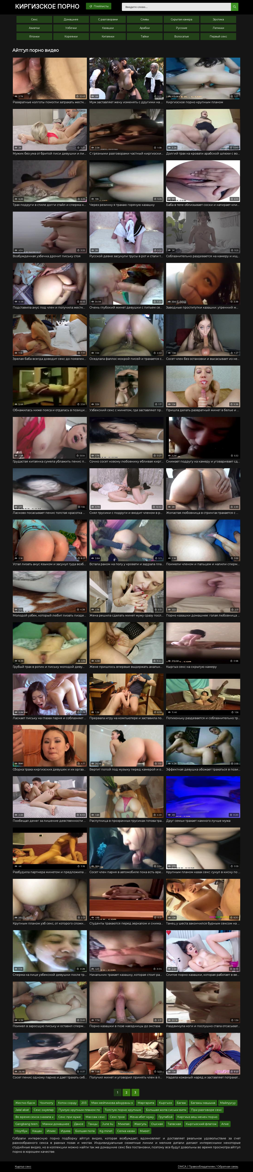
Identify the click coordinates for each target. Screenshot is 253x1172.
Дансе (78, 1124)
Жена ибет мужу (142, 1117)
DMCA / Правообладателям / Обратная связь (208, 1166)
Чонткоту (46, 1103)
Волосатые (181, 36)
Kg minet (105, 1131)
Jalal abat (22, 1110)
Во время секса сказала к (34, 1117)
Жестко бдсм (25, 1103)
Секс (34, 19)
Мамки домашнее (55, 1124)
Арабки (145, 28)
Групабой (165, 1117)
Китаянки (108, 36)
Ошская (157, 1124)
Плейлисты (101, 6)
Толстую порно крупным (123, 1110)
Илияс (51, 1131)
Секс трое (117, 1117)
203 (83, 1103)
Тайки (145, 36)
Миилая (123, 1124)
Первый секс (218, 36)
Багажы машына (203, 1103)
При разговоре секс (206, 1110)
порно (47, 6)
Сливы (145, 19)
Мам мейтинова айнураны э (112, 1103)
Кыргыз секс (23, 1166)
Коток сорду (67, 1103)
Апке (225, 1124)
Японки (34, 36)
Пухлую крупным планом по (79, 1110)
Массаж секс (95, 1117)
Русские (181, 28)
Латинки (218, 28)
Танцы (92, 1124)
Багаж (181, 1103)
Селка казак (126, 1131)
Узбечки (71, 28)
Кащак (37, 1131)
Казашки (108, 28)
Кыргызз (165, 1103)
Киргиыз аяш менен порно (197, 1117)
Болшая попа (85, 1131)
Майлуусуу (228, 1103)
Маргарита (146, 1103)
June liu (107, 1124)
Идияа (65, 1131)
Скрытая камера (181, 19)
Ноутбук (21, 1131)
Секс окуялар (44, 1110)
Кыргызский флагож (201, 1124)
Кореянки (71, 36)
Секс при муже (69, 1117)
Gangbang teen (26, 1124)
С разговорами (108, 19)
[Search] (234, 7)
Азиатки (34, 28)
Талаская (174, 1124)
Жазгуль (140, 1124)
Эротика (218, 19)
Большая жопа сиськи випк (166, 1110)
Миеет (144, 1131)
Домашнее (71, 19)
